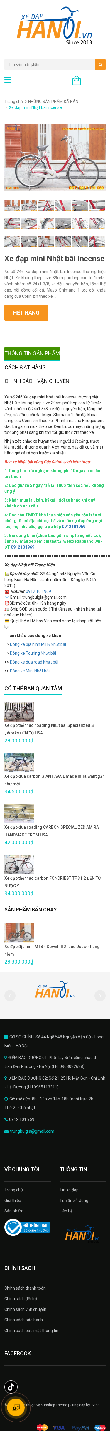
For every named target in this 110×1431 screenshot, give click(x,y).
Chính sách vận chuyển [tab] (37, 381)
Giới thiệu (12, 1200)
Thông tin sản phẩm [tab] (32, 353)
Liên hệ (66, 1211)
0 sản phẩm (95, 81)
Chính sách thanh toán (25, 1288)
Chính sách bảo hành (23, 1320)
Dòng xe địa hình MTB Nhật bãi (38, 644)
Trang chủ (13, 1189)
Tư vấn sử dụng (74, 1200)
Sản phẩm (13, 1211)
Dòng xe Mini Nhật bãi (30, 671)
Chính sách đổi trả (20, 1298)
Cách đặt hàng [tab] (25, 367)
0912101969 (73, 526)
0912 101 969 (38, 591)
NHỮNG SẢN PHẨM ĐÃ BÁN (53, 101)
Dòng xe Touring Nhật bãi (33, 653)
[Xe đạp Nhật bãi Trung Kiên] (83, 1234)
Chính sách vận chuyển (25, 1309)
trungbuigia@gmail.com (32, 1131)
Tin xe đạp (69, 1189)
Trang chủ (13, 101)
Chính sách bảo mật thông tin (31, 1330)
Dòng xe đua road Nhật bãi (34, 662)
